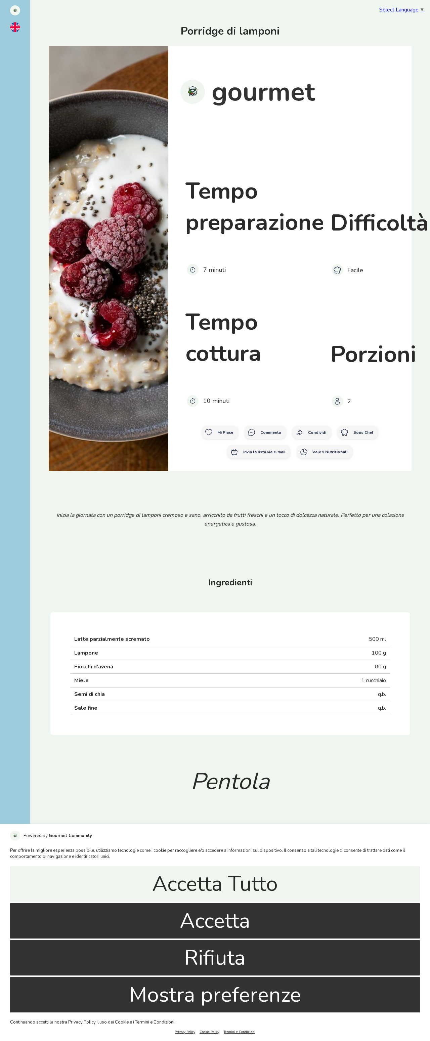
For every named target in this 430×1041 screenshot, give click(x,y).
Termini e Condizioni (239, 1032)
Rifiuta (215, 958)
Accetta (215, 921)
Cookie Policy (209, 1032)
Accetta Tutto (215, 884)
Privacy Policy (185, 1032)
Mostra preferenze (215, 995)
